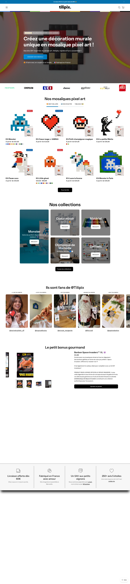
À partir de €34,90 (12, 141)
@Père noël (89, 330)
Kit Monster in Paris (104, 178)
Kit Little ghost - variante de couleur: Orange (36, 183)
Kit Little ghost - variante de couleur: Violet (46, 183)
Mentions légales (103, 495)
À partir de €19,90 (42, 141)
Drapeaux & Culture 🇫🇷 (81, 513)
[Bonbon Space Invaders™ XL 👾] (19, 384)
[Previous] (6, 2)
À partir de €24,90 (72, 141)
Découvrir (34, 241)
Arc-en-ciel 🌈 (78, 516)
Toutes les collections (64, 269)
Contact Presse (103, 505)
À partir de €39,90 (103, 141)
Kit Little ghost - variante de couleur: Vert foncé (52, 183)
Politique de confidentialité (106, 492)
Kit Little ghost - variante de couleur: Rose (48, 183)
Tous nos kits (78, 535)
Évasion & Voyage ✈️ (80, 502)
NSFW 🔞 (76, 520)
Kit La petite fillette (104, 139)
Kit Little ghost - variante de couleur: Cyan (40, 183)
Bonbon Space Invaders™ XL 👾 (90, 352)
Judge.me (111, 481)
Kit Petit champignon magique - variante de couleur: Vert (68, 144)
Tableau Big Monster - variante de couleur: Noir (13, 144)
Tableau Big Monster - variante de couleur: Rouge (9, 144)
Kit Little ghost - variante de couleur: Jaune (45, 183)
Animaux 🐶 (77, 495)
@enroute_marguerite (65, 330)
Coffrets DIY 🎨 (78, 532)
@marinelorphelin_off (16, 330)
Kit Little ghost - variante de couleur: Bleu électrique (41, 183)
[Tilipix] (65, 7)
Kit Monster (11, 139)
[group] (65, 2)
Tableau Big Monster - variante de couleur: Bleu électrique (8, 144)
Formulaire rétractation (106, 502)
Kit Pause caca (12, 178)
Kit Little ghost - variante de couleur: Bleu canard (50, 183)
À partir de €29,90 (72, 181)
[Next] (124, 2)
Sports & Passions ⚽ (81, 498)
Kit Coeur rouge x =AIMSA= (47, 139)
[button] (119, 7)
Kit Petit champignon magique (79, 139)
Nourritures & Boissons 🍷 (82, 492)
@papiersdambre (113, 330)
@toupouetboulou (41, 330)
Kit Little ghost (42, 178)
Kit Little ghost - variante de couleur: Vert (38, 183)
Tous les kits (65, 190)
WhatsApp (86, 484)
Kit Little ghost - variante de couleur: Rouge (43, 183)
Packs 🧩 (76, 526)
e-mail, (90, 482)
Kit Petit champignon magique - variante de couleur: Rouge (66, 144)
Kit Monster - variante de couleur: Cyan (6, 144)
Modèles (58, 492)
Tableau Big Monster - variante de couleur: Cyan (11, 144)
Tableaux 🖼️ (77, 529)
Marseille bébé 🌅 (79, 505)
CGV (98, 498)
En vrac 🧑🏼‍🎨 (77, 523)
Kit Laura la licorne (74, 178)
